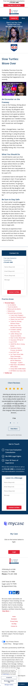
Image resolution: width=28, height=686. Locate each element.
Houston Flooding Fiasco (18, 317)
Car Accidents (12, 305)
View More (14, 429)
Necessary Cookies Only (9, 681)
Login (14, 552)
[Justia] (17, 592)
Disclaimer (14, 619)
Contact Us (14, 18)
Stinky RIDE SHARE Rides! (18, 369)
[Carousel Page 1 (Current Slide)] (10, 423)
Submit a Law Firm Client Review (14, 435)
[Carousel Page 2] (14, 423)
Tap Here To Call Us (14, 5)
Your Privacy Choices (12, 641)
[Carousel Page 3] (17, 423)
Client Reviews (14, 383)
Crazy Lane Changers (16, 315)
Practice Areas (8, 299)
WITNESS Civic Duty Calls (18, 371)
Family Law (8, 373)
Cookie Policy (7, 644)
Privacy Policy (14, 621)
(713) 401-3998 (12, 574)
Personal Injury (9, 303)
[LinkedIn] (14, 592)
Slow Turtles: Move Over (17, 338)
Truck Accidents (12, 307)
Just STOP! (13, 342)
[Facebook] (10, 592)
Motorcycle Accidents (14, 309)
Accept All (9, 677)
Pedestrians (11, 311)
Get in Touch (14, 444)
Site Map (14, 624)
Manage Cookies (18, 644)
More (23, 18)
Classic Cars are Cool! (16, 319)
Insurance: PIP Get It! (16, 340)
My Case (14, 533)
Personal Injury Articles (15, 313)
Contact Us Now (14, 292)
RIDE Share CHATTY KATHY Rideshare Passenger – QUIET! (16, 360)
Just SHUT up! (14, 352)
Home (4, 18)
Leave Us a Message (14, 478)
